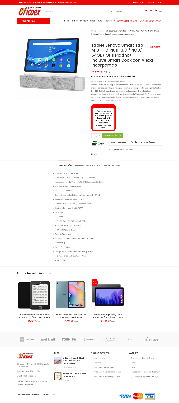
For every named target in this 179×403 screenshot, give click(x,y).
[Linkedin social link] (126, 2)
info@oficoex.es (29, 376)
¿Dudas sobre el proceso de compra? (146, 372)
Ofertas (134, 362)
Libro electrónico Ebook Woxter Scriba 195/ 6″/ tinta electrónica (34, 316)
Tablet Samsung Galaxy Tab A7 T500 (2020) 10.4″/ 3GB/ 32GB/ (107, 316)
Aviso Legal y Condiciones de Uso (107, 372)
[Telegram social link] (115, 154)
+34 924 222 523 (33, 371)
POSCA (131, 339)
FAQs (133, 367)
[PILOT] (151, 339)
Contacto (97, 362)
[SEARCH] (132, 11)
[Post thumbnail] (57, 363)
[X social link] (120, 2)
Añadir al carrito (113, 136)
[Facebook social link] (117, 2)
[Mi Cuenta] (140, 11)
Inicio (93, 31)
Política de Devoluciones (104, 367)
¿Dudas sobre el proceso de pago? (145, 376)
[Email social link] (104, 154)
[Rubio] (110, 339)
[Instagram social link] (123, 2)
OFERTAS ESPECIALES (127, 21)
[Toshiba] (68, 339)
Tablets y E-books (126, 149)
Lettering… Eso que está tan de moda (74, 375)
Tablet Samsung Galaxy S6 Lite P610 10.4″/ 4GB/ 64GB (71, 316)
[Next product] (97, 39)
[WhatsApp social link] (112, 154)
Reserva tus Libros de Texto (142, 358)
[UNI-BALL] (48, 339)
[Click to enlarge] (22, 95)
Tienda (101, 31)
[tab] (65, 164)
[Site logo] (29, 11)
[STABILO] (89, 339)
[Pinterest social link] (106, 154)
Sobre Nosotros (100, 358)
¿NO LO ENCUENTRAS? (150, 21)
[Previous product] (92, 39)
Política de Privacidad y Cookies (107, 376)
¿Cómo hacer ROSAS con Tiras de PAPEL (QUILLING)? (73, 361)
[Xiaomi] (27, 339)
